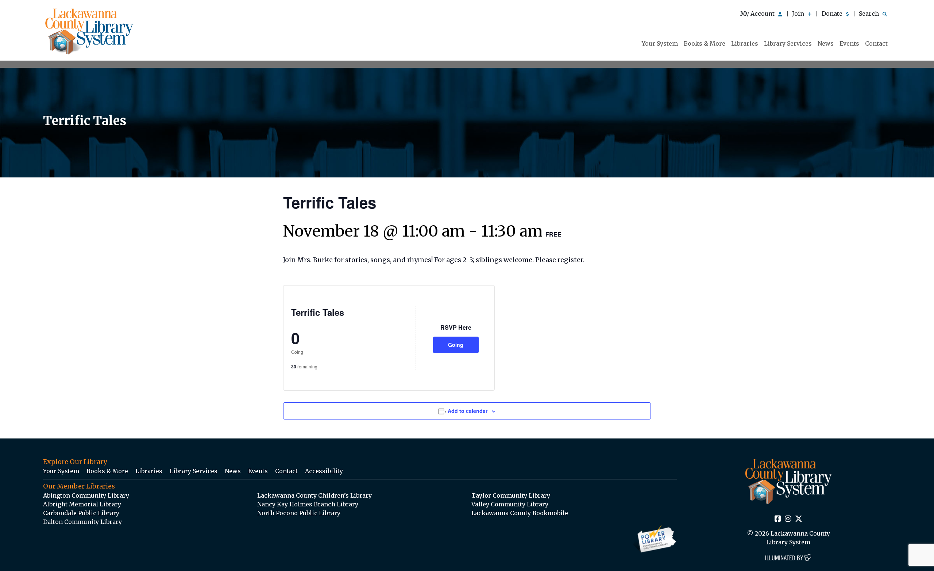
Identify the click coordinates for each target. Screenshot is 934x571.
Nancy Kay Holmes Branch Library (307, 504)
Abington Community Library (86, 495)
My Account (758, 13)
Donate (833, 13)
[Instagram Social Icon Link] (788, 519)
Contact (876, 43)
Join (799, 13)
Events (849, 43)
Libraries (744, 43)
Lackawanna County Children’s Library (314, 495)
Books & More (704, 43)
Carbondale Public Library (81, 513)
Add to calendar (467, 410)
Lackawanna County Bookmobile (519, 513)
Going (455, 344)
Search (869, 13)
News (826, 43)
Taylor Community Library (510, 495)
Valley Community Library (509, 504)
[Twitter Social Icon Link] (798, 519)
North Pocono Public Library (298, 513)
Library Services (788, 43)
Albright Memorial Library (82, 504)
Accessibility (324, 471)
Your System (660, 43)
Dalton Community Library (82, 521)
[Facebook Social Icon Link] (778, 519)
